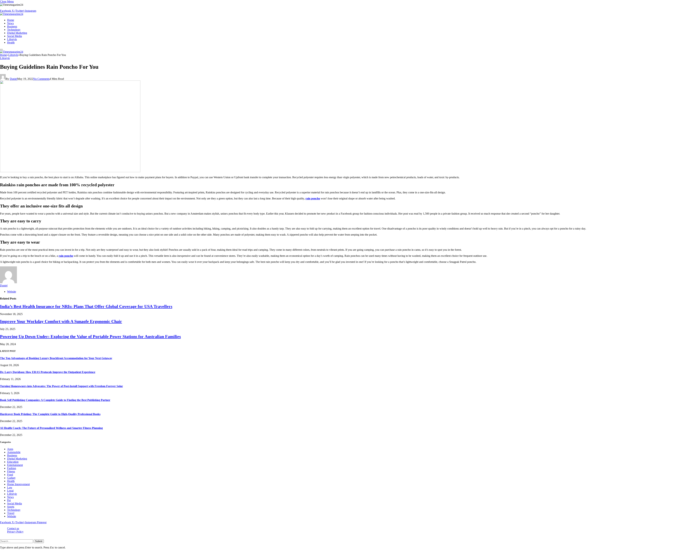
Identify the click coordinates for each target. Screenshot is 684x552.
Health (11, 42)
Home (10, 20)
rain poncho (312, 198)
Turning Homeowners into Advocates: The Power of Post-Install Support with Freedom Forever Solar (61, 386)
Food (10, 474)
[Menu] (1, 49)
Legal (10, 490)
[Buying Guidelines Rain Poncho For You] (70, 171)
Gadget (11, 477)
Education (13, 461)
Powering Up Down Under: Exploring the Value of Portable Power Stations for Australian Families (90, 336)
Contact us (13, 528)
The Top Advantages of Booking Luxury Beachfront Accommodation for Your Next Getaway (56, 358)
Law (9, 487)
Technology (13, 29)
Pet (9, 500)
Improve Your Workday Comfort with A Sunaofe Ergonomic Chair (61, 321)
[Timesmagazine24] (11, 13)
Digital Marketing (17, 32)
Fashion (11, 468)
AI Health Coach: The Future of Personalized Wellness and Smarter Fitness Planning (51, 427)
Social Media (14, 36)
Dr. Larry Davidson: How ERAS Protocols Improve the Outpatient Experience (47, 372)
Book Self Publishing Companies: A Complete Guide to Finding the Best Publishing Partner (55, 400)
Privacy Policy (15, 531)
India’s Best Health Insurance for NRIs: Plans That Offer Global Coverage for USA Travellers (86, 306)
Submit (38, 541)
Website (11, 516)
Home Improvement (18, 484)
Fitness (11, 471)
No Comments (41, 78)
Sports (10, 506)
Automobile (13, 452)
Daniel (13, 78)
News (10, 23)
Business (12, 26)
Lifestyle (12, 39)
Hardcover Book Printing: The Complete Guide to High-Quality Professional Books (50, 414)
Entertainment (15, 465)
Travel (10, 513)
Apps (10, 449)
